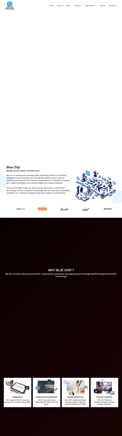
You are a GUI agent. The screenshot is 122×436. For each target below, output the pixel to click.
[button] (59, 158)
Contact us (113, 6)
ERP (68, 6)
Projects (77, 6)
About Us (60, 6)
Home (51, 6)
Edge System (90, 6)
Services (103, 6)
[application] (70, 5)
